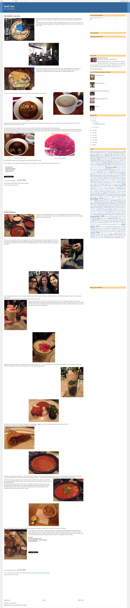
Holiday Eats (108, 185)
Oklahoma (92, 207)
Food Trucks (106, 176)
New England (101, 204)
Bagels (124, 151)
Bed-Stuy (92, 154)
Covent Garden (10, 572)
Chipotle (104, 161)
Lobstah (122, 192)
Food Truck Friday (96, 176)
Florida (124, 175)
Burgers (98, 157)
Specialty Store (93, 222)
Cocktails (104, 163)
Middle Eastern (113, 202)
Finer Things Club (108, 175)
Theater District (122, 229)
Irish (115, 188)
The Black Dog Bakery (99, 83)
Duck (123, 169)
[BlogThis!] (21, 180)
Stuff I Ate (9, 6)
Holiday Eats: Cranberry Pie (100, 98)
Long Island (101, 194)
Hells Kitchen (99, 185)
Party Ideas (104, 209)
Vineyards (106, 236)
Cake (109, 157)
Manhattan (94, 199)
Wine (116, 237)
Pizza (116, 210)
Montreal (112, 203)
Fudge (108, 179)
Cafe (105, 157)
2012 (93, 135)
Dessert (15, 572)
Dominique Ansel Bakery (108, 169)
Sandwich (104, 218)
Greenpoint (106, 182)
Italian (119, 188)
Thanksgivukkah (101, 229)
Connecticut (92, 164)
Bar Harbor (110, 152)
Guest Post (97, 183)
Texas (119, 228)
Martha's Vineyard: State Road (101, 90)
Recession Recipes (99, 214)
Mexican (105, 202)
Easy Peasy (111, 170)
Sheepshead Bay (108, 219)
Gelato (117, 179)
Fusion (112, 179)
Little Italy (118, 192)
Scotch (124, 218)
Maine (112, 196)
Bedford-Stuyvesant (99, 154)
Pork (119, 211)
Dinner (94, 169)
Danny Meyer (119, 165)
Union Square (117, 232)
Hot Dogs (99, 186)
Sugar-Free (102, 226)
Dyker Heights (93, 170)
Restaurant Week (120, 214)
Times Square (103, 231)
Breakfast (12, 183)
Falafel (100, 173)
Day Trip (96, 167)
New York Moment (98, 206)
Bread (122, 154)
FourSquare (100, 178)
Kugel (93, 192)
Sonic (96, 221)
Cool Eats (115, 164)
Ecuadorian (118, 170)
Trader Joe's (120, 231)
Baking (98, 152)
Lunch (94, 196)
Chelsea (109, 160)
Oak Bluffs (122, 206)
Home (44, 600)
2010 (93, 140)
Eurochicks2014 (120, 172)
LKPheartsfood (103, 57)
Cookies (99, 164)
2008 (93, 144)
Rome (124, 216)
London (30, 572)
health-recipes (117, 183)
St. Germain (110, 222)
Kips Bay (97, 191)
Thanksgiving (93, 229)
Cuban (99, 165)
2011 (93, 137)
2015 (93, 120)
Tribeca (102, 232)
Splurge (104, 222)
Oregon (124, 207)
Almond (96, 151)
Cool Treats (122, 164)
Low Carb (107, 195)
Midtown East (93, 203)
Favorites (23, 572)
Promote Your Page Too (98, 17)
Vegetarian (92, 236)
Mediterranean (98, 202)
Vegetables (120, 234)
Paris (98, 209)
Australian (119, 151)
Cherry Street (115, 160)
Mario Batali (114, 198)
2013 (93, 132)
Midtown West (101, 203)
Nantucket (94, 204)
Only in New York (117, 207)
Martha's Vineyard (98, 200)
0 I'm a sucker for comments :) (10, 180)
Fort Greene (94, 178)
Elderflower (105, 172)
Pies (97, 210)
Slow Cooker (115, 219)
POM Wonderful (101, 211)
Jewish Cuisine (120, 189)
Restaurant (110, 214)
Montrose (117, 203)
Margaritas (106, 198)
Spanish (122, 221)
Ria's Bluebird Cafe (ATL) (12, 16)
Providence (104, 213)
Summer (108, 226)
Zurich (122, 237)
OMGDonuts (108, 207)
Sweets (93, 228)
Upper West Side (102, 234)
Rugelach (94, 218)
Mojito (107, 203)
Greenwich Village (120, 182)
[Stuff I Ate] (103, 29)
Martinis (107, 200)
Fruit (103, 179)
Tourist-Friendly (112, 231)
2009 (93, 142)
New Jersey (110, 204)
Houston (104, 186)
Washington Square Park (94, 237)
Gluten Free (99, 181)
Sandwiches (111, 218)
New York (117, 204)
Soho (91, 221)
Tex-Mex (114, 228)
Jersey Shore (113, 189)
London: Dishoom (9, 212)
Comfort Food (120, 163)
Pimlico (101, 210)
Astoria (108, 151)
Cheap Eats (93, 160)
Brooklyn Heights (120, 155)
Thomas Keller (95, 231)
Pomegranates (108, 211)
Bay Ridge (117, 152)
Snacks (121, 219)
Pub (109, 213)
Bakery (93, 152)
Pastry (110, 209)
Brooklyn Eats (108, 155)
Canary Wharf (119, 157)
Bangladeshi (104, 152)
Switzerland (100, 228)
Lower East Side (122, 195)
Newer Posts (7, 600)
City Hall (122, 161)
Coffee (112, 163)
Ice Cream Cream (99, 188)
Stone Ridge (92, 224)
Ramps (123, 213)
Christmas (117, 161)
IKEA (106, 188)
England (19, 572)
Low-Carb (114, 195)
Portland (124, 211)
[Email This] (19, 180)
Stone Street (98, 224)
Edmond (93, 172)
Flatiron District (117, 175)
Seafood (94, 220)
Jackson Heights (95, 189)
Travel (23, 183)
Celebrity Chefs (115, 158)
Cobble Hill (97, 163)
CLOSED (92, 163)
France (106, 178)
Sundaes (114, 226)
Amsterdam (102, 151)
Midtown (120, 202)
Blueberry (117, 154)
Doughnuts (119, 169)
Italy (125, 188)
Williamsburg (111, 237)
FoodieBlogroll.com (122, 176)
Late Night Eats (98, 192)
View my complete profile (96, 68)
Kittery (109, 191)
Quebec (113, 213)
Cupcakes (105, 165)
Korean (114, 191)
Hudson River (111, 186)
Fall (104, 173)
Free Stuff (113, 178)
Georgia (19, 183)
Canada (113, 157)
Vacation (26, 183)
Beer (106, 154)
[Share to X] (22, 180)
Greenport (112, 182)
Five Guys (96, 106)
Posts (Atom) (13, 603)
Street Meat (111, 224)
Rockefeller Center (117, 216)
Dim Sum (119, 167)
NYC (117, 206)
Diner (124, 167)
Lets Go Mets (112, 192)
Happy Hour (104, 183)
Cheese (102, 160)
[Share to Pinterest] (25, 180)
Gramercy (119, 181)
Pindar (105, 210)
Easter (106, 170)
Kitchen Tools (104, 191)
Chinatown (92, 161)
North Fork (111, 206)
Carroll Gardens (97, 158)
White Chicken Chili (98, 75)
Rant (91, 214)
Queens (118, 213)
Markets (119, 198)
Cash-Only (104, 158)
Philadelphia (92, 210)
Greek (100, 182)
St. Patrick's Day (117, 222)
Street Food (105, 224)
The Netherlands (114, 229)
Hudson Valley (119, 186)
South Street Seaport (114, 221)
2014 (93, 130)
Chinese (98, 161)
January (95, 127)
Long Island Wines (99, 195)
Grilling (91, 183)
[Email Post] (17, 180)
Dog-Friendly (99, 169)
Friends (97, 179)
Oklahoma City (100, 207)
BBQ (123, 152)
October (95, 122)
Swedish (124, 226)
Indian (27, 572)
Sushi (119, 226)
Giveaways (92, 181)
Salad (99, 218)
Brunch (16, 183)
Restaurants (34, 572)
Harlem (111, 183)
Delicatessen (101, 167)
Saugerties (120, 218)
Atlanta (8, 183)
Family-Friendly (109, 173)
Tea (109, 228)
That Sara (107, 229)
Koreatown (119, 191)
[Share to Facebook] (24, 180)
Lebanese (105, 192)
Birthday (111, 154)
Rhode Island (108, 216)
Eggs (98, 172)
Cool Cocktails (107, 164)
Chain (122, 158)
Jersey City (107, 189)
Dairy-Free (112, 165)
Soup (106, 221)
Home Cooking (118, 185)
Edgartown (124, 170)
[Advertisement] (15, 199)
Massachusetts (114, 200)
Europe (92, 173)
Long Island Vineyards (112, 194)
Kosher (124, 191)
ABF (91, 151)
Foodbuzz (113, 176)
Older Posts (81, 600)
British (100, 155)
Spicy (100, 222)
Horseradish (92, 186)
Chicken (121, 160)
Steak (123, 222)
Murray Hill (123, 203)
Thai (123, 228)
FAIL (97, 173)
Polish (95, 211)
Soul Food (101, 221)
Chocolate (110, 161)
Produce (99, 213)
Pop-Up (115, 211)
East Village (100, 170)
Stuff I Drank (40, 572)
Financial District (97, 175)
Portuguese (94, 213)
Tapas (105, 228)
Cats (109, 158)
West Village (103, 237)
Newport (105, 206)
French (119, 178)
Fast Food (116, 173)
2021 (93, 117)
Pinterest (111, 210)
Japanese (101, 189)
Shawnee (101, 219)
